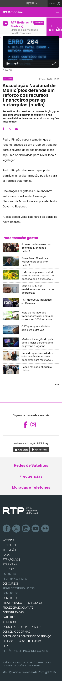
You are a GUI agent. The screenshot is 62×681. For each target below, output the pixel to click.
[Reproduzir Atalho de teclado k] (5, 677)
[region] (31, 340)
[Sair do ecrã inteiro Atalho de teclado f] (56, 677)
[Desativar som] (14, 677)
